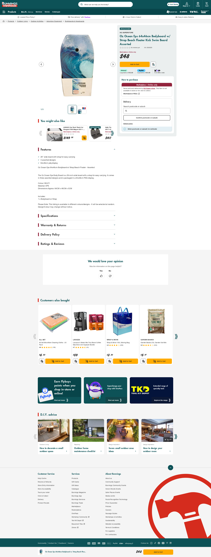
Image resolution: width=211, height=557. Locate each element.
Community (42, 543)
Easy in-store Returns (186, 17)
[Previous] (40, 133)
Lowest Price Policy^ (27, 17)
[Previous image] (41, 64)
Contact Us (52, 543)
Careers (71, 543)
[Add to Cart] (84, 137)
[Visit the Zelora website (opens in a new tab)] (183, 12)
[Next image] (113, 64)
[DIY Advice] (27, 12)
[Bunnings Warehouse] (9, 6)
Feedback (62, 543)
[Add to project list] (153, 64)
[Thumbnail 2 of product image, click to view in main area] (82, 109)
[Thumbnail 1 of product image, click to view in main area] (72, 109)
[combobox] (105, 4)
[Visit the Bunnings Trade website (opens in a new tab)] (204, 12)
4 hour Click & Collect (133, 17)
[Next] (112, 133)
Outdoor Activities (37, 21)
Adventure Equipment (54, 21)
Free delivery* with (77, 17)
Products (11, 21)
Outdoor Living (22, 21)
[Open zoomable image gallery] (112, 100)
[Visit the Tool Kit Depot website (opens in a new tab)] (194, 12)
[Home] (4, 21)
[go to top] (170, 467)
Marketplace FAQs (130, 94)
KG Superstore (126, 32)
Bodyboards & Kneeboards (74, 21)
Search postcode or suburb (134, 106)
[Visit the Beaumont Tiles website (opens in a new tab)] (171, 12)
